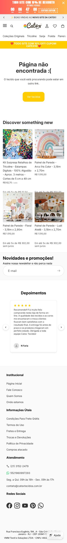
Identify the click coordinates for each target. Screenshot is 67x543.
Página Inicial (14, 383)
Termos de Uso (15, 424)
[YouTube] (25, 505)
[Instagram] (17, 505)
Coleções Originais (13, 36)
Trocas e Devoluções (18, 437)
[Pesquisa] (12, 26)
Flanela (62, 36)
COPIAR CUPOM (48, 10)
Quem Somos (14, 395)
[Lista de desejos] (55, 26)
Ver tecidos (33, 96)
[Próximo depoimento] (61, 327)
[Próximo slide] (63, 17)
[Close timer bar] (63, 2)
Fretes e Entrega (16, 431)
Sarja (42, 36)
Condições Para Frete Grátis (22, 418)
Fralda (51, 36)
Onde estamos (14, 402)
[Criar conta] (59, 271)
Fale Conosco (14, 389)
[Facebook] (9, 505)
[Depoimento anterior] (6, 327)
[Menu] (5, 26)
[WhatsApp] (41, 505)
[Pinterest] (33, 505)
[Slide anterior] (4, 17)
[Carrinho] (63, 26)
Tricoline (32, 36)
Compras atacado (16, 449)
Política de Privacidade (19, 443)
